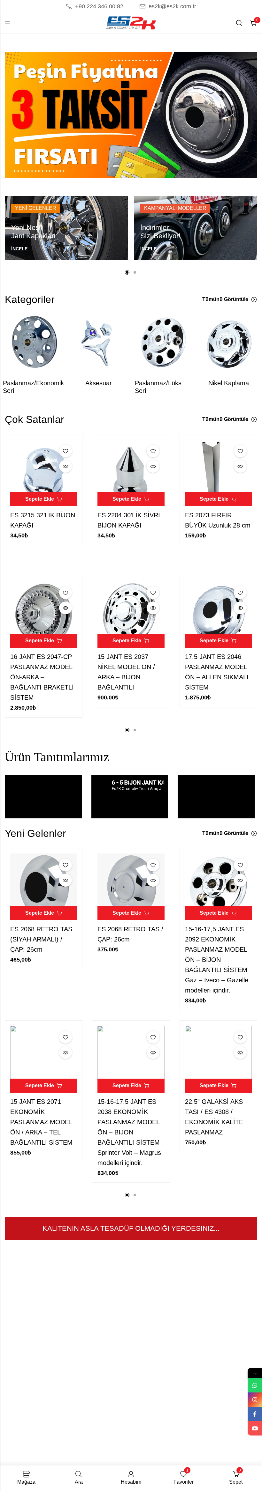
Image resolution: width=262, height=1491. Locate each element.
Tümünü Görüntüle (225, 299)
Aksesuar (98, 383)
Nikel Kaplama (228, 383)
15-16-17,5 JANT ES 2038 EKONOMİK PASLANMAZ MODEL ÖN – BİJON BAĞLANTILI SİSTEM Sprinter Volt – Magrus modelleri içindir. (129, 1132)
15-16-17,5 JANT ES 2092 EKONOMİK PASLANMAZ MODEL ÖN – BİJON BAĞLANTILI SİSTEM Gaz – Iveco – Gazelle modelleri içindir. (216, 960)
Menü (7, 23)
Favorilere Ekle (65, 451)
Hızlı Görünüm (65, 466)
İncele (19, 248)
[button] (127, 179)
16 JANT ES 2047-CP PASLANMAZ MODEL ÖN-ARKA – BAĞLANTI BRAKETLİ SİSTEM (42, 677)
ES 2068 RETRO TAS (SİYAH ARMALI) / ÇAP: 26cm (41, 939)
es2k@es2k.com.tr (172, 6)
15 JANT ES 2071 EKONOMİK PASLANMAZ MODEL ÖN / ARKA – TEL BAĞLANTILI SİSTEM (41, 1122)
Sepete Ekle (39, 640)
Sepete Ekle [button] (39, 499)
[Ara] (239, 23)
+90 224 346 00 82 (99, 6)
